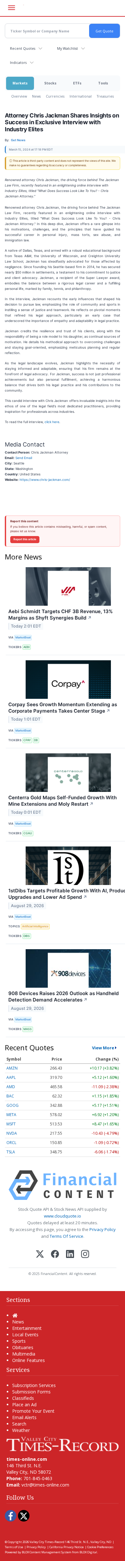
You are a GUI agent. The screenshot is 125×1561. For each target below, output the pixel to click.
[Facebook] (55, 1254)
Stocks (50, 83)
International (81, 96)
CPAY (27, 740)
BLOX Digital (88, 1552)
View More (103, 1048)
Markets (20, 83)
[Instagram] (85, 1254)
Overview (19, 96)
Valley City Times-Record (46, 1542)
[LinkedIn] (70, 1254)
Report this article (24, 539)
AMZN (12, 1068)
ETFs (77, 83)
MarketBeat (23, 637)
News (36, 96)
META (11, 1114)
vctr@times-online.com (45, 1485)
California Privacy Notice (66, 1547)
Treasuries (105, 96)
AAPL (11, 1077)
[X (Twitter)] (39, 1254)
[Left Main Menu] (11, 8)
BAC (10, 1096)
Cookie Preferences (100, 1547)
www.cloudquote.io (62, 1216)
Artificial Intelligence (35, 926)
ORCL (11, 1142)
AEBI (26, 647)
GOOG (12, 1105)
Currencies (55, 96)
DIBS (26, 936)
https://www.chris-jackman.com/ (45, 479)
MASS (27, 1029)
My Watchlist (67, 48)
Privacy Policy (102, 1229)
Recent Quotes (22, 48)
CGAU (27, 833)
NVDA (11, 1133)
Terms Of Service (66, 1236)
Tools (103, 83)
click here (52, 422)
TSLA (10, 1152)
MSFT (11, 1124)
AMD (10, 1086)
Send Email (23, 458)
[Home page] (62, 1443)
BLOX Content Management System (46, 1552)
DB (36, 740)
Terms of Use (14, 1547)
